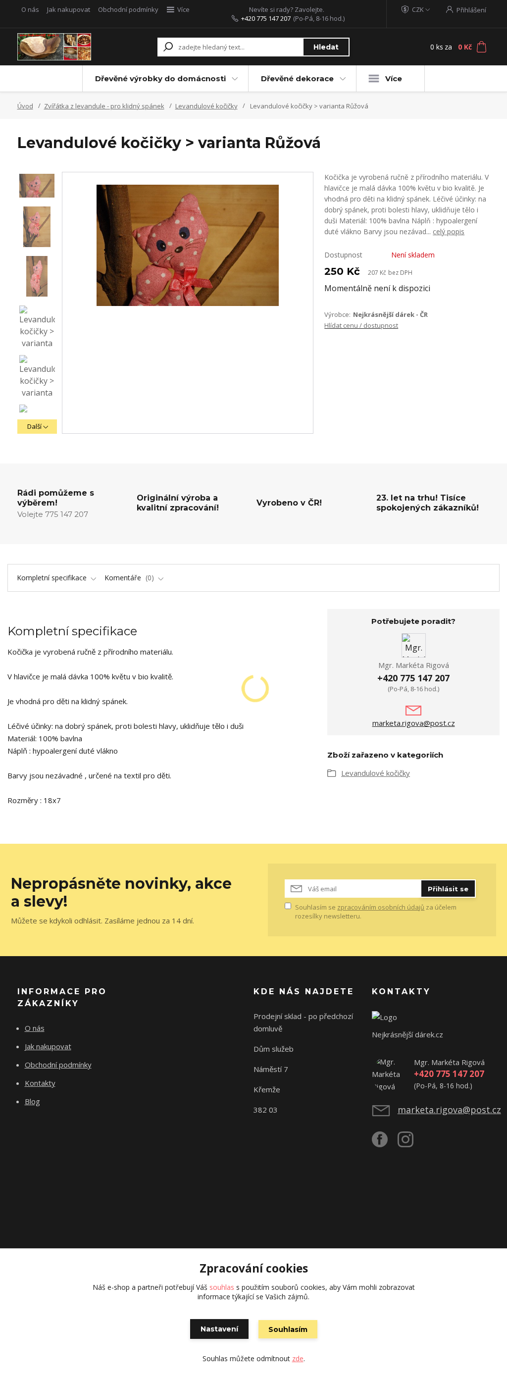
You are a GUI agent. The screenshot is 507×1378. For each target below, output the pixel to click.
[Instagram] (410, 1143)
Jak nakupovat (68, 9)
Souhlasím (287, 1329)
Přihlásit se (448, 889)
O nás (30, 9)
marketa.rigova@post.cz (413, 723)
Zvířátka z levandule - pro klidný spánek (104, 106)
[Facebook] (385, 1143)
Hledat (326, 47)
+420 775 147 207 (266, 18)
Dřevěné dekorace (297, 78)
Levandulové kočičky (206, 106)
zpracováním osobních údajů (380, 907)
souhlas (221, 1287)
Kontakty (40, 1083)
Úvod (25, 106)
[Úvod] (54, 46)
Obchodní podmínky (128, 9)
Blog (32, 1101)
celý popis (448, 231)
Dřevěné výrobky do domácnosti (160, 78)
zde (298, 1358)
